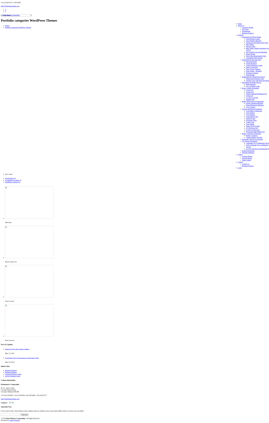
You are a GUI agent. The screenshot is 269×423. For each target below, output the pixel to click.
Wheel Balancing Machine (255, 105)
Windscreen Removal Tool (255, 79)
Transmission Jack (252, 117)
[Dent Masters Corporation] (10, 15)
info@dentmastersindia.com (10, 6)
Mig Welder (250, 44)
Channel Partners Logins (13, 374)
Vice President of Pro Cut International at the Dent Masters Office (22, 358)
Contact (240, 162)
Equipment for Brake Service (251, 82)
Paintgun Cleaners (252, 73)
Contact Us (245, 164)
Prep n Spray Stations (253, 69)
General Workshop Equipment (252, 109)
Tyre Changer (250, 107)
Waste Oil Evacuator (253, 126)
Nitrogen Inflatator (248, 153)
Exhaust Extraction (248, 151)
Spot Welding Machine (253, 41)
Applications (10, 178)
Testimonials (246, 31)
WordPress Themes (12, 182)
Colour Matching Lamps (254, 65)
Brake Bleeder (251, 84)
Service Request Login (12, 376)
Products (240, 35)
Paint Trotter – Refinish (254, 71)
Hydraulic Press (251, 120)
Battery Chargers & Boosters (251, 134)
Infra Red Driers (251, 62)
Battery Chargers (251, 135)
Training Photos (247, 156)
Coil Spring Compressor (254, 111)
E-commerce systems (13, 180)
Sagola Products (251, 63)
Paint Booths (250, 75)
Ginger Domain (14, 420)
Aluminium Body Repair (254, 58)
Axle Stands (250, 124)
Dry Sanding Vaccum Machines (256, 52)
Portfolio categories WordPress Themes (18, 27)
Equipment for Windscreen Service (253, 77)
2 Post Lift (249, 90)
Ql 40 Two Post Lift (252, 130)
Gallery (240, 154)
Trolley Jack (250, 122)
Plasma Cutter (250, 46)
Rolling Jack (250, 99)
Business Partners (248, 33)
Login (240, 168)
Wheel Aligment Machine (254, 103)
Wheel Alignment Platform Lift (256, 94)
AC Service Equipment (249, 141)
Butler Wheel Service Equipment (253, 101)
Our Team (245, 29)
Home (240, 24)
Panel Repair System (253, 39)
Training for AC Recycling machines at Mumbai (17, 349)
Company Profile (247, 27)
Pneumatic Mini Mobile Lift (255, 132)
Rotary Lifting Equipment (250, 88)
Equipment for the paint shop (251, 60)
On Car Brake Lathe (253, 86)
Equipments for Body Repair (251, 37)
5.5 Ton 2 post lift (252, 98)
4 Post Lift (249, 96)
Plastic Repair (250, 54)
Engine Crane (250, 118)
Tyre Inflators (250, 115)
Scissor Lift (250, 92)
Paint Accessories (252, 67)
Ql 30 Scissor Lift (252, 128)
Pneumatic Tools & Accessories (252, 139)
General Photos (247, 158)
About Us (241, 26)
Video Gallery (246, 160)
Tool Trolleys (250, 113)
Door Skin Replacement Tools (256, 56)
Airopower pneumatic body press (257, 43)
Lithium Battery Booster (254, 137)
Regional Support (248, 166)
